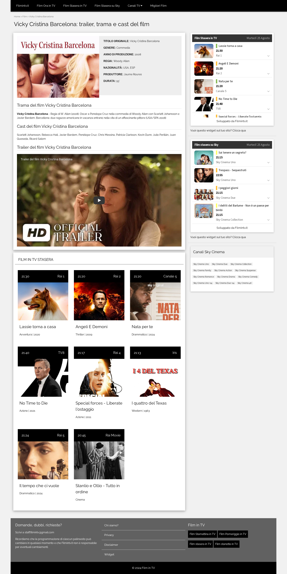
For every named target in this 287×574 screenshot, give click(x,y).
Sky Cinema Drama (226, 277)
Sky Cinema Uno (201, 264)
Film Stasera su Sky (107, 5)
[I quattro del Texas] (155, 378)
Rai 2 (117, 276)
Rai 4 (117, 353)
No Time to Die (33, 403)
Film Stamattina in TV (202, 534)
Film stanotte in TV (226, 544)
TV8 (61, 353)
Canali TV (134, 5)
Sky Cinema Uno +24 (202, 283)
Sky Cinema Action (223, 270)
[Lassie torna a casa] (43, 301)
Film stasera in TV (200, 544)
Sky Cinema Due (219, 264)
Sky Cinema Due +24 (225, 283)
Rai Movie (113, 435)
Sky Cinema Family (202, 270)
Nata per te (142, 326)
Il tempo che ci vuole (39, 485)
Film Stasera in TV (75, 5)
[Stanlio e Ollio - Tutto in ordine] (99, 460)
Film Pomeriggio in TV (232, 534)
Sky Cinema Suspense (245, 270)
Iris (175, 353)
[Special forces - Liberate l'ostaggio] (99, 378)
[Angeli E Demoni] (99, 301)
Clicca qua (239, 130)
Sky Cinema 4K (245, 283)
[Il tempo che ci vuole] (43, 460)
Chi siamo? (111, 525)
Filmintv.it (22, 5)
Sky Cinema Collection (241, 264)
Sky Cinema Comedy (248, 277)
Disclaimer (111, 544)
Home (17, 16)
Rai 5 (60, 435)
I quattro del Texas (149, 403)
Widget (109, 554)
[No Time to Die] (43, 378)
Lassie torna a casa (37, 326)
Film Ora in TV (46, 5)
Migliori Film (158, 5)
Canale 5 (170, 276)
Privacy (109, 535)
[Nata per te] (155, 301)
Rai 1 (60, 276)
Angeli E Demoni (91, 326)
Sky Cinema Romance (203, 277)
